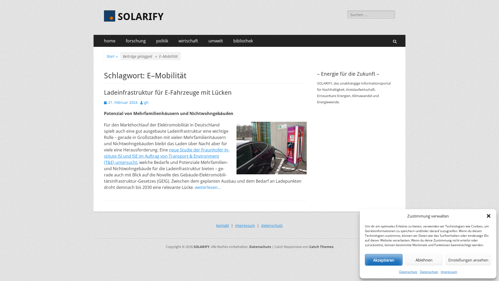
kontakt (222, 225)
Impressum (449, 272)
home (109, 41)
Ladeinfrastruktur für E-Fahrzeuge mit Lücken (168, 92)
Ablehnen (424, 260)
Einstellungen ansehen (468, 260)
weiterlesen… (208, 187)
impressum (245, 225)
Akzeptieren (383, 260)
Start (112, 56)
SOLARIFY (140, 16)
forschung (136, 41)
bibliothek (243, 41)
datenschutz (272, 225)
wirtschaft (188, 41)
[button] (488, 216)
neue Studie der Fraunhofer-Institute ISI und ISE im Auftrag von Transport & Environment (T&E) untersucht (166, 156)
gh (146, 102)
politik (162, 41)
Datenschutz (408, 272)
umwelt (215, 41)
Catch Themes (321, 246)
